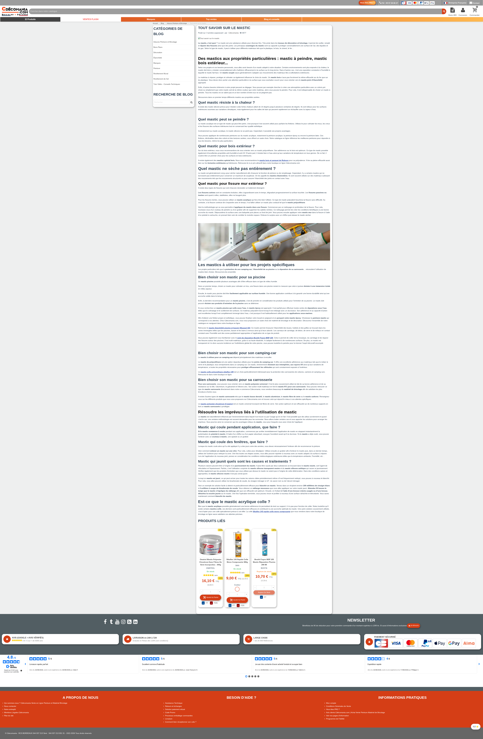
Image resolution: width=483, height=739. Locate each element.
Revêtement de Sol (161, 79)
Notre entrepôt (10, 709)
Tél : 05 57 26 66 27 (390, 3)
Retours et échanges (173, 706)
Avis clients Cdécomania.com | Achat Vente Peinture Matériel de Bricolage (355, 712)
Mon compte (331, 703)
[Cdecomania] (15, 11)
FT (206, 603)
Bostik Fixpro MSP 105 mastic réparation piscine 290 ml (264, 562)
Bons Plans (157, 47)
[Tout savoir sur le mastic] (208, 38)
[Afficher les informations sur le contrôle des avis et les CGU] (21, 671)
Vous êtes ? (367, 3)
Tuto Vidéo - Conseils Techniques (166, 84)
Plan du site (8, 716)
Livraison (168, 719)
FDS (215, 603)
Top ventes (211, 19)
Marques (151, 19)
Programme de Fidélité (335, 719)
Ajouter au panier (212, 597)
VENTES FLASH (90, 19)
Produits (31, 19)
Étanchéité (157, 58)
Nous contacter (10, 706)
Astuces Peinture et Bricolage (165, 42)
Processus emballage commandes (179, 716)
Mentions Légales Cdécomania (16, 712)
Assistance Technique (173, 703)
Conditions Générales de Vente (338, 706)
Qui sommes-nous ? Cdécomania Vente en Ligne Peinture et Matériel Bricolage (35, 703)
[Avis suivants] (479, 664)
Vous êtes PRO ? (333, 709)
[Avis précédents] (25, 664)
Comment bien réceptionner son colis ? (180, 722)
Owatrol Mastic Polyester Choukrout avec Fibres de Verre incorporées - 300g (210, 562)
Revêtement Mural (160, 74)
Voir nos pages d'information (337, 716)
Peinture (156, 68)
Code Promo (170, 712)
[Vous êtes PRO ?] (325, 709)
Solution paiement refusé (175, 709)
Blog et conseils (271, 19)
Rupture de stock (264, 592)
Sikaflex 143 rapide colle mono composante (271, 511)
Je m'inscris (415, 625)
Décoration (157, 52)
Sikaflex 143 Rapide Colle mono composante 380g (237, 560)
